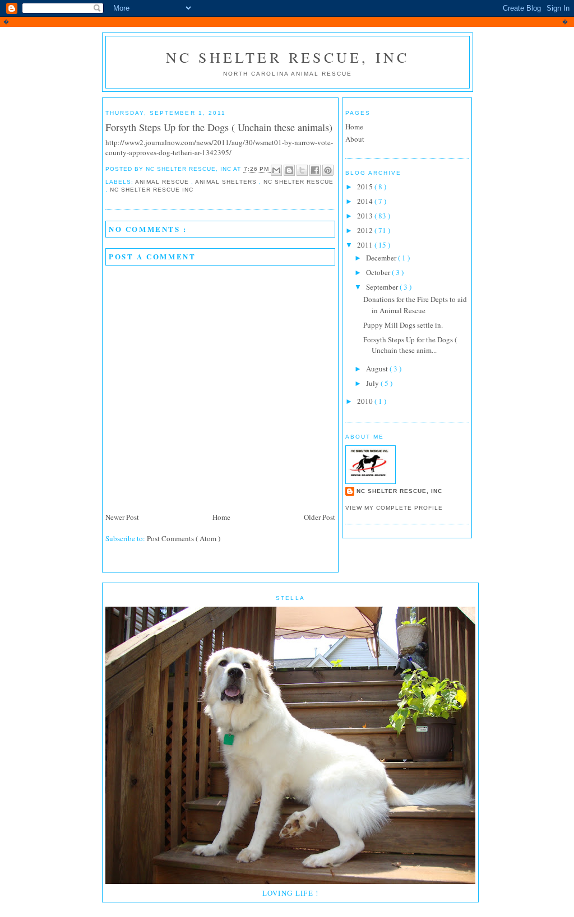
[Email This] (276, 170)
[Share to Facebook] (315, 170)
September (383, 287)
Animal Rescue (163, 182)
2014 (365, 201)
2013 (365, 216)
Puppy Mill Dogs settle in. (403, 325)
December (382, 258)
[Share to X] (302, 170)
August (378, 369)
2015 (365, 186)
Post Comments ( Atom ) (183, 538)
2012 (365, 230)
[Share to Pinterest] (328, 170)
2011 (365, 245)
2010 (365, 401)
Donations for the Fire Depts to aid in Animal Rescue (415, 304)
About (354, 139)
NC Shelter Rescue (298, 182)
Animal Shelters (226, 182)
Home (221, 517)
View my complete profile (394, 508)
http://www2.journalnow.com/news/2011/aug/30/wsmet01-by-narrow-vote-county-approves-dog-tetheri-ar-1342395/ (219, 147)
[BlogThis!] (289, 170)
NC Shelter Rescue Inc (151, 190)
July (373, 383)
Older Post (319, 517)
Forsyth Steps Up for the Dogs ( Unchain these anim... (410, 345)
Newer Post (122, 517)
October (379, 272)
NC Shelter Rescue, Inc (287, 57)
